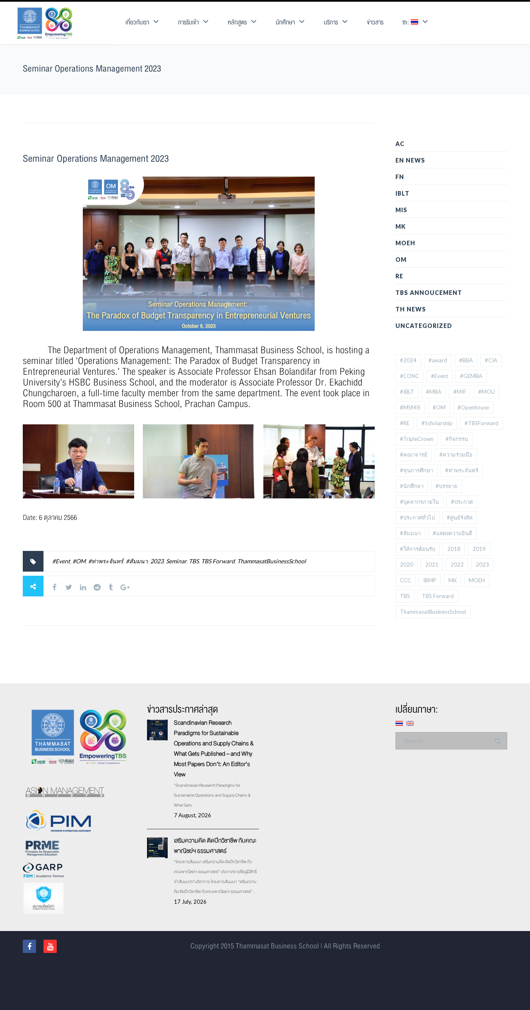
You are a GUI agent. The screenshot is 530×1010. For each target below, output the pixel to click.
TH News (410, 309)
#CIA (491, 360)
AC (400, 143)
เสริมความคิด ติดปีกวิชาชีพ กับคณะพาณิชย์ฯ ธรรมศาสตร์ (215, 845)
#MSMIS (410, 407)
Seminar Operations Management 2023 (96, 159)
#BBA (466, 360)
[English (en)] (410, 722)
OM (401, 259)
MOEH (405, 243)
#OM (79, 561)
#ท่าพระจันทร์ (105, 561)
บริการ (331, 22)
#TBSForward (482, 423)
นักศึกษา (285, 22)
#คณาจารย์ (413, 454)
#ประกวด (462, 501)
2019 (479, 549)
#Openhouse (473, 407)
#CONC (409, 376)
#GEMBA (471, 376)
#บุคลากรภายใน (419, 501)
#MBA (433, 391)
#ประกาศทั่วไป (417, 517)
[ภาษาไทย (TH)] (399, 722)
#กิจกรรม (457, 439)
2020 (406, 564)
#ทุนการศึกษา (416, 470)
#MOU (486, 391)
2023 (157, 561)
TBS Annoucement (428, 292)
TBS (194, 561)
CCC (405, 580)
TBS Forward (218, 561)
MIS (401, 209)
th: (406, 22)
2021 (431, 564)
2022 (457, 564)
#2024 (408, 360)
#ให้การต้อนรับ (417, 549)
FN (399, 176)
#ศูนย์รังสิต (459, 517)
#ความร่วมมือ (455, 454)
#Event (61, 561)
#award (438, 360)
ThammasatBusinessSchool (271, 561)
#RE (405, 423)
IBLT (402, 193)
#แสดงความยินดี (452, 533)
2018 (453, 549)
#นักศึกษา (412, 486)
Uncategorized (423, 325)
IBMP (429, 580)
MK (400, 226)
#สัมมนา (137, 561)
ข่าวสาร (375, 22)
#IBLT (407, 391)
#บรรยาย (447, 486)
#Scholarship (437, 423)
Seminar (176, 561)
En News (410, 160)
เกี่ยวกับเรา (137, 22)
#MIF (459, 391)
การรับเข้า (188, 22)
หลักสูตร (237, 22)
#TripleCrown (417, 439)
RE (399, 276)
